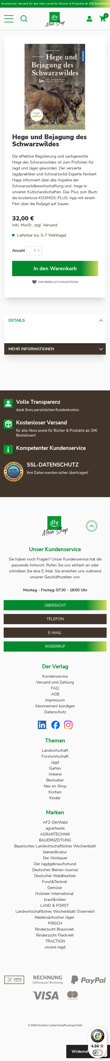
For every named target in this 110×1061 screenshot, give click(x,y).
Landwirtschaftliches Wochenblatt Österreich (55, 911)
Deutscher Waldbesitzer (55, 876)
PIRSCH (55, 923)
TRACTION (55, 941)
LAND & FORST (55, 905)
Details (16, 320)
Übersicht (55, 605)
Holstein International (55, 893)
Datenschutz (55, 712)
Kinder (55, 798)
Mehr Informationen (31, 349)
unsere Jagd (55, 947)
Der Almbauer (55, 858)
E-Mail (55, 632)
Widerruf (55, 646)
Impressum (55, 700)
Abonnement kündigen (55, 706)
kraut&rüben (55, 899)
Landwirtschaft (55, 750)
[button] (9, 18)
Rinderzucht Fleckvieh (55, 935)
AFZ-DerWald (55, 822)
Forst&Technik (55, 881)
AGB (55, 694)
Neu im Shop (55, 786)
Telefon (55, 619)
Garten (55, 768)
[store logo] (55, 18)
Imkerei (55, 774)
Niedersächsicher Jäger (55, 917)
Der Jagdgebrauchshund (55, 864)
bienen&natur (55, 852)
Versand (50, 225)
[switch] (98, 1053)
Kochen (55, 792)
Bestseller (55, 780)
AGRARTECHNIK (55, 834)
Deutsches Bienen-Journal (55, 870)
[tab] (55, 320)
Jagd (55, 762)
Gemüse (55, 887)
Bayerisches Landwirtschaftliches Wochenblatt (55, 846)
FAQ (55, 688)
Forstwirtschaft (55, 756)
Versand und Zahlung (55, 682)
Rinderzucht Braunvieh (55, 929)
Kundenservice (55, 676)
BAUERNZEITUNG (55, 840)
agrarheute (55, 828)
